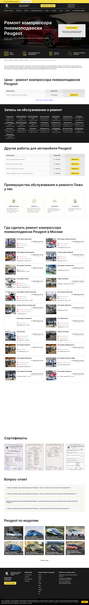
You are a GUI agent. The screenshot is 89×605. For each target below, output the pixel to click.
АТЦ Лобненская (79, 122)
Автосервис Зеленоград (24, 371)
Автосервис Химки (23, 278)
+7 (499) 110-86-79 (44, 126)
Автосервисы (28, 579)
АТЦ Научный (33, 122)
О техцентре (28, 574)
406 (39, 591)
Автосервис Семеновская (65, 265)
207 (39, 581)
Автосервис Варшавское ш (65, 345)
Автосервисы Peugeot (79, 10)
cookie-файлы (23, 602)
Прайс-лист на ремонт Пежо (67, 572)
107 (39, 593)
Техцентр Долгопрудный (65, 252)
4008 (39, 577)
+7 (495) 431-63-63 (10, 126)
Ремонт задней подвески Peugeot (15, 159)
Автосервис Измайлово (24, 358)
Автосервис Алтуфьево (24, 318)
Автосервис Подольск (64, 371)
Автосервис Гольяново (24, 265)
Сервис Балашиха (63, 278)
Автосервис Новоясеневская (66, 239)
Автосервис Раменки (23, 345)
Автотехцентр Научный (64, 292)
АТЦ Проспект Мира (68, 128)
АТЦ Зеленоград (79, 128)
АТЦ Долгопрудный (44, 116)
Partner (40, 589)
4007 (39, 587)
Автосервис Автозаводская (25, 252)
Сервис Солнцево (63, 331)
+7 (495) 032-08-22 (44, 120)
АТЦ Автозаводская (33, 116)
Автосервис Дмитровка (24, 239)
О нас (60, 10)
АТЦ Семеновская (67, 116)
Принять (85, 601)
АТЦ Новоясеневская (21, 116)
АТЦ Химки (79, 116)
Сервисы (27, 581)
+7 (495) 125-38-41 (21, 132)
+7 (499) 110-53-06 (79, 126)
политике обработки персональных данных (20, 603)
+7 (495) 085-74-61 (67, 120)
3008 (39, 583)
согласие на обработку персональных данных (60, 602)
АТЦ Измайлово (56, 128)
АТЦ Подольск (9, 134)
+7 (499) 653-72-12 (21, 126)
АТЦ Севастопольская (21, 122)
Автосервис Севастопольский (26, 292)
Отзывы (54, 10)
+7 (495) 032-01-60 (56, 126)
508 (39, 585)
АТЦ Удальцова (44, 122)
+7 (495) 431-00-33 (79, 132)
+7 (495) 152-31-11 (9, 132)
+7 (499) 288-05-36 (33, 126)
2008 (39, 579)
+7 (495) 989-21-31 (79, 120)
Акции (67, 10)
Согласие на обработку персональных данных (65, 579)
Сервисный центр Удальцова (26, 305)
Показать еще (44, 560)
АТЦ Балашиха (9, 122)
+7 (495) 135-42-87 (33, 132)
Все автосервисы (72, 27)
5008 (39, 574)
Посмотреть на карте (48, 5)
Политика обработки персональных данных (65, 582)
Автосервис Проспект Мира (66, 358)
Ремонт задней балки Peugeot (14, 164)
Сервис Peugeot (8, 10)
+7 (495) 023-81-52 (67, 126)
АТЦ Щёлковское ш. (56, 122)
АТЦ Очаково (10, 128)
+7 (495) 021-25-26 (56, 132)
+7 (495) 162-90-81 (56, 120)
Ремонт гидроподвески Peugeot (15, 168)
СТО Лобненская (62, 318)
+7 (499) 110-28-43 (9, 120)
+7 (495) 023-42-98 (67, 132)
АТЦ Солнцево (21, 128)
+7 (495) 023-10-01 (21, 120)
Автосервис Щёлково (64, 305)
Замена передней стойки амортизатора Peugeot (19, 173)
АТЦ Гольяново (56, 116)
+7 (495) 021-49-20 (33, 120)
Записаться (74, 94)
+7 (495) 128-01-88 (9, 138)
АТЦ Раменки (33, 128)
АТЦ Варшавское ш (44, 128)
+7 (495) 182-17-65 (44, 132)
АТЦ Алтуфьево (67, 122)
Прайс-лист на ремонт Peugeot (44, 100)
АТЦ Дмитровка (10, 116)
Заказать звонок (10, 583)
